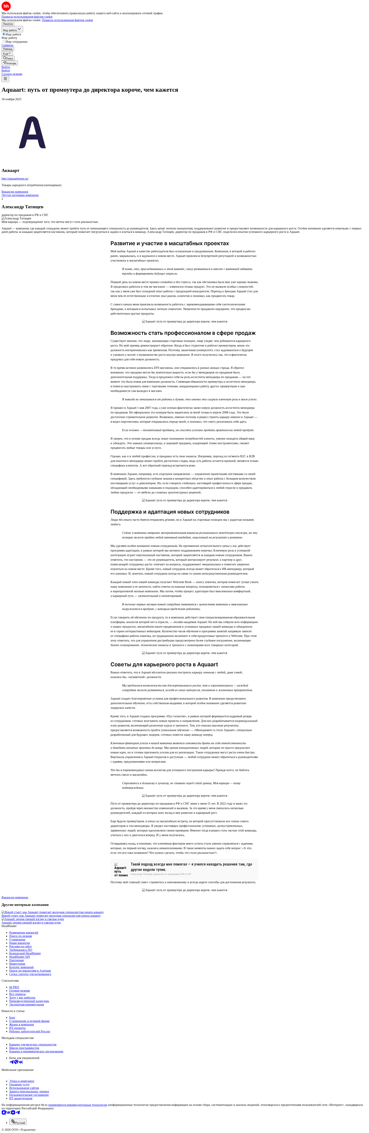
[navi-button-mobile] (5, 79)
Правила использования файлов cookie (67, 20)
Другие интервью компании (20, 195)
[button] (6, 67)
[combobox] (18, 1122)
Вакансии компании (15, 191)
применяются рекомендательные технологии (77, 1104)
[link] (8, 58)
